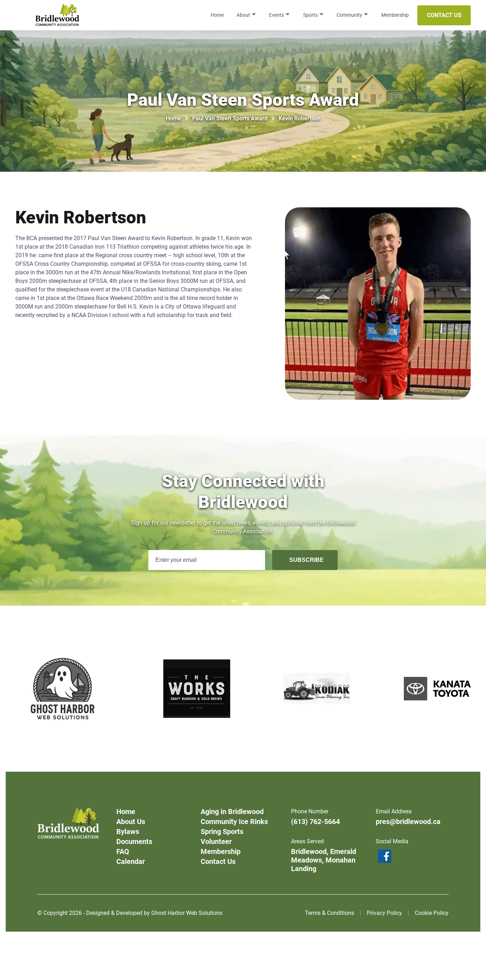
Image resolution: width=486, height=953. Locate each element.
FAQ (122, 851)
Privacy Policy (384, 913)
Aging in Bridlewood (232, 811)
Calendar (130, 861)
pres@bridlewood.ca (408, 821)
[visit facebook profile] (412, 857)
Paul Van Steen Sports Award (230, 118)
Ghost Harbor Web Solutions (186, 913)
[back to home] (57, 15)
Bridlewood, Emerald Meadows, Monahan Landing (323, 860)
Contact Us (444, 15)
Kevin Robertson (300, 118)
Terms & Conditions (329, 913)
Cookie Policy (432, 913)
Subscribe (306, 560)
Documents (134, 841)
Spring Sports (222, 831)
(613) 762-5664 (315, 821)
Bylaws (127, 831)
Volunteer (216, 841)
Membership (395, 15)
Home (217, 15)
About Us (130, 821)
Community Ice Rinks (234, 821)
